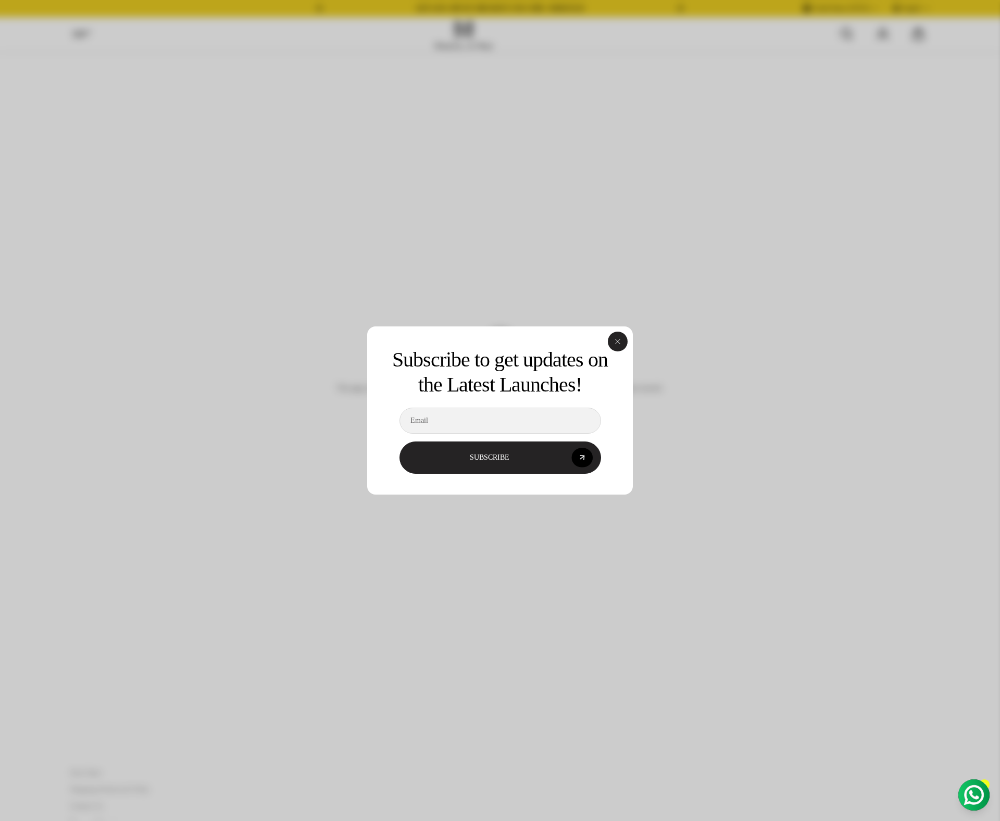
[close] (618, 341)
